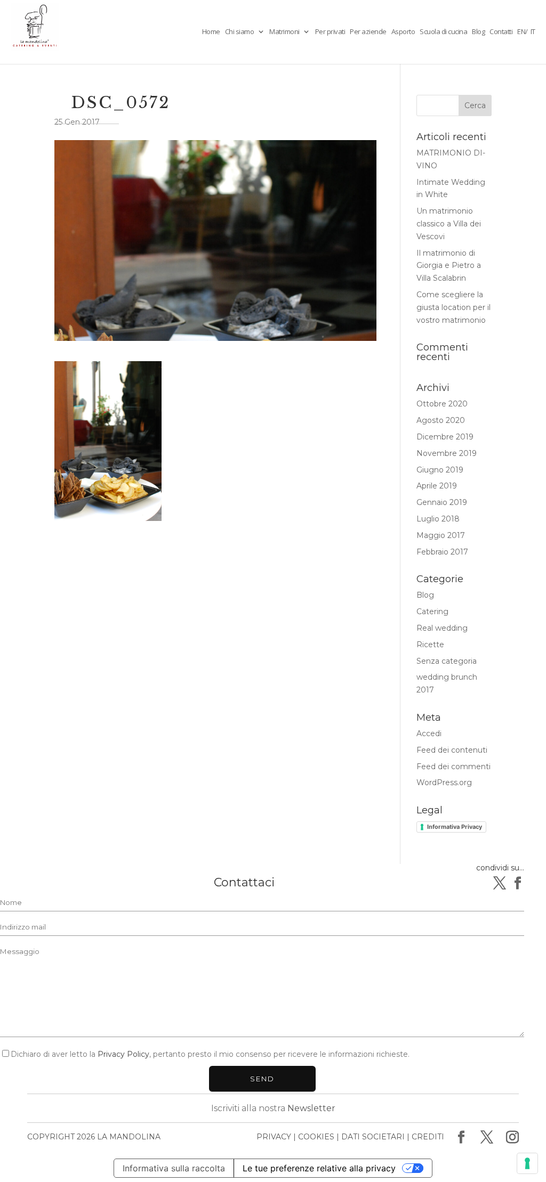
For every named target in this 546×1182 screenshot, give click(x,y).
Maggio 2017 (440, 535)
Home (211, 32)
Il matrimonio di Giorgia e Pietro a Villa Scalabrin (448, 265)
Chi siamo (239, 32)
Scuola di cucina (443, 32)
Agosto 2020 (440, 420)
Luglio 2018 (438, 519)
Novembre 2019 (446, 453)
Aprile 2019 (436, 486)
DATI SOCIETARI (373, 1137)
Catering (432, 611)
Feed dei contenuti (451, 750)
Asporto (403, 32)
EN (521, 31)
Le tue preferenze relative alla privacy (319, 1168)
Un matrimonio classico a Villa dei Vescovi (448, 223)
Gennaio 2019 (441, 502)
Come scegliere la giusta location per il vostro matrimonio (453, 307)
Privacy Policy (123, 1054)
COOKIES (316, 1137)
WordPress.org (444, 782)
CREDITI (428, 1137)
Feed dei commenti (453, 766)
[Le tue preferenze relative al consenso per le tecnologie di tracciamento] (527, 1163)
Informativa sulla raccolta (174, 1168)
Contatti (500, 32)
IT (533, 31)
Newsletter (311, 1108)
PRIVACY (273, 1137)
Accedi (428, 733)
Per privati (330, 32)
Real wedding (442, 628)
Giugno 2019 (439, 470)
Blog (478, 32)
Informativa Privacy (454, 826)
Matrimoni (284, 32)
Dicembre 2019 (444, 437)
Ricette (430, 644)
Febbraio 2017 (442, 552)
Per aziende (368, 32)
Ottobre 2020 (442, 404)
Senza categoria (446, 661)
